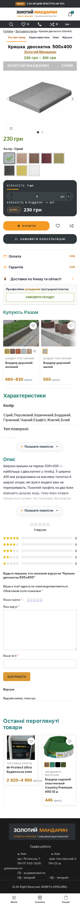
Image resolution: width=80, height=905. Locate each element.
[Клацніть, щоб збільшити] (11, 128)
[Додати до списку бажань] (57, 226)
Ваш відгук (11, 606)
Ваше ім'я (11, 655)
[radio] (9, 158)
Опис (56, 37)
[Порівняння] (71, 226)
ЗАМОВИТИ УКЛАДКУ (40, 297)
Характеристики (39, 37)
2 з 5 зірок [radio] (31, 599)
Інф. (73, 256)
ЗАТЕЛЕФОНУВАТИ (39, 24)
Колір (8, 148)
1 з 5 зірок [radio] (28, 599)
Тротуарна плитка (26, 31)
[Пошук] (11, 24)
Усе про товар (16, 37)
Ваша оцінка (12, 599)
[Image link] (42, 831)
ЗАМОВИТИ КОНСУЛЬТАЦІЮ (42, 238)
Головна (8, 31)
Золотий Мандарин (40, 52)
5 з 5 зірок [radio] (41, 599)
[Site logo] (37, 13)
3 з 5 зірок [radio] (34, 599)
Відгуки (67, 37)
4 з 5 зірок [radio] (37, 599)
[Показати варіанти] (72, 279)
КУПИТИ (29, 225)
